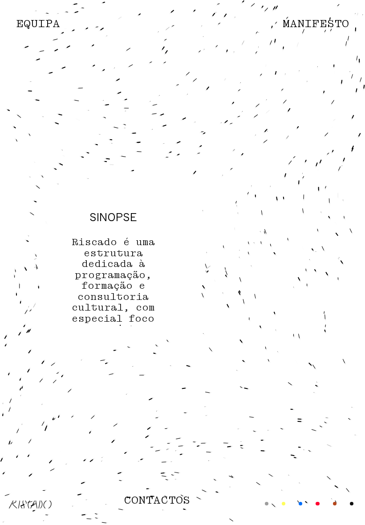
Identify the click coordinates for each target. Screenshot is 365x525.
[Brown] (334, 503)
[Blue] (300, 503)
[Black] (351, 503)
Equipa (38, 24)
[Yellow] (283, 503)
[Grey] (266, 503)
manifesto (316, 24)
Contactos (157, 500)
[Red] (317, 503)
